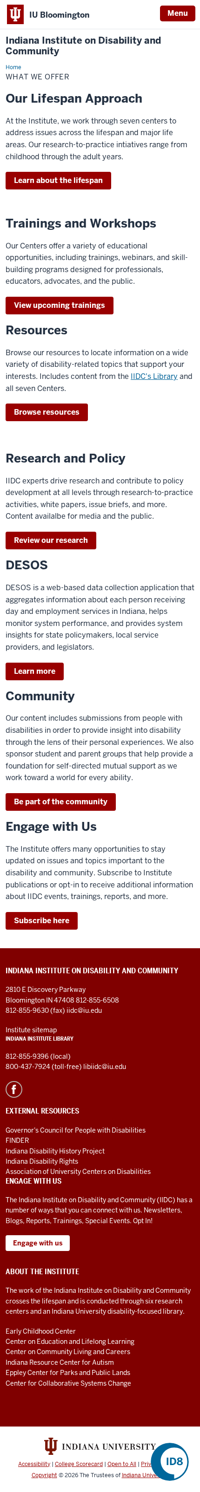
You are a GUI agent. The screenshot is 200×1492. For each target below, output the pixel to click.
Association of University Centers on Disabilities (78, 1171)
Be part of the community (60, 802)
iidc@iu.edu (84, 1010)
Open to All (121, 1464)
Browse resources (47, 412)
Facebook (14, 1089)
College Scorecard (79, 1464)
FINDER (17, 1140)
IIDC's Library (154, 376)
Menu (177, 13)
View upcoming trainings (59, 305)
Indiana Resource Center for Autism (60, 1362)
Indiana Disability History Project (55, 1151)
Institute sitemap (31, 1030)
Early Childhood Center (41, 1331)
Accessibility (34, 1464)
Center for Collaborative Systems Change (68, 1383)
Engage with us (37, 1243)
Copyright (44, 1475)
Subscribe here (41, 920)
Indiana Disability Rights (42, 1161)
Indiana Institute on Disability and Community (83, 46)
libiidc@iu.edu (104, 1066)
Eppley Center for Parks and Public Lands (68, 1372)
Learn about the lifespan (58, 180)
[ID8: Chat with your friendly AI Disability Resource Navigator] (170, 1462)
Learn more (34, 671)
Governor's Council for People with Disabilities (76, 1130)
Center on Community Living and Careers (68, 1352)
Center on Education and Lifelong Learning (70, 1341)
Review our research (51, 540)
